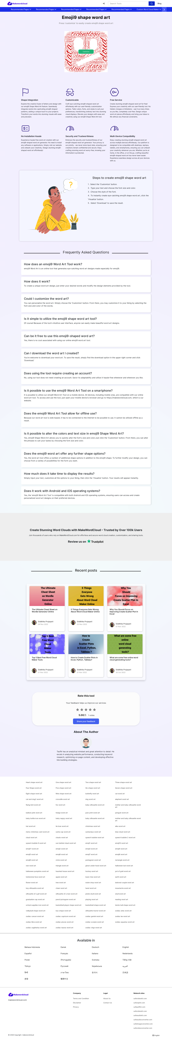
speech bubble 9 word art (36, 843)
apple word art (61, 877)
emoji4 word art (121, 849)
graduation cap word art (35, 899)
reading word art (121, 899)
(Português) (66, 960)
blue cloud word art (122, 832)
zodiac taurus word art (64, 928)
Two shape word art (93, 782)
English (126, 947)
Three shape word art (123, 782)
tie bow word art (62, 826)
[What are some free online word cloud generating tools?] (125, 644)
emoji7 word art (91, 854)
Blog (159, 3)
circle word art (61, 860)
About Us (107, 998)
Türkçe (28, 966)
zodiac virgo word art (93, 928)
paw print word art (92, 813)
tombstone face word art (35, 877)
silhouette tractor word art (95, 911)
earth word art (120, 877)
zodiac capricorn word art (66, 916)
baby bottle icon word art (35, 818)
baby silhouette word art (94, 805)
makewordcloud (28, 1035)
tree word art (61, 883)
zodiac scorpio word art (94, 922)
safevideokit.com (140, 998)
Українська (97, 966)
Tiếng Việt (127, 960)
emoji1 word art (91, 843)
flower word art (32, 883)
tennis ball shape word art (125, 905)
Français (64, 953)
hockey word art (91, 871)
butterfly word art (92, 794)
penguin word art (121, 813)
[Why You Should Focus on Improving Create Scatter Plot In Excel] (125, 596)
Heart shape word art (34, 782)
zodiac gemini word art (94, 916)
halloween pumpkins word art (37, 871)
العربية (125, 966)
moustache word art (123, 888)
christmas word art (92, 826)
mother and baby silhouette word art (128, 806)
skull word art (120, 894)
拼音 (26, 979)
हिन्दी (26, 972)
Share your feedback (86, 721)
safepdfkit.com (139, 1007)
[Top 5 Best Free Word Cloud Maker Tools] (47, 644)
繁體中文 (64, 979)
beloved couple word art (124, 883)
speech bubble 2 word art (125, 837)
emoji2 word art (62, 849)
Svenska (95, 960)
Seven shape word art (123, 788)
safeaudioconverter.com (143, 1020)
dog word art (90, 799)
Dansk (63, 947)
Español (28, 953)
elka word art (120, 826)
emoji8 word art (121, 854)
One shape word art (63, 782)
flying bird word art (33, 805)
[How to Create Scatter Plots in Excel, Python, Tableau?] (86, 644)
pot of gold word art (123, 871)
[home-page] (17, 4)
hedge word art (62, 813)
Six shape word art (92, 788)
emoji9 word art (32, 860)
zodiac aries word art (123, 911)
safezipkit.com (139, 1003)
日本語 (125, 972)
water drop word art (93, 883)
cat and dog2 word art (34, 799)
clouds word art (62, 837)
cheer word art (61, 888)
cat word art (120, 794)
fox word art (60, 805)
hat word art (30, 826)
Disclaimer (77, 1003)
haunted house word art (65, 871)
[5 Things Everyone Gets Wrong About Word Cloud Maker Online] (86, 596)
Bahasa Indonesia (32, 947)
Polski (27, 960)
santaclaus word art (93, 832)
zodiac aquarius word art (124, 922)
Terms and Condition (81, 998)
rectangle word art (122, 860)
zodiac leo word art (122, 916)
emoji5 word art (32, 854)
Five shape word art (63, 788)
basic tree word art (92, 877)
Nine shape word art (63, 794)
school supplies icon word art (37, 905)
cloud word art (31, 837)
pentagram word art (93, 860)
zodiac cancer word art (35, 916)
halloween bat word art (124, 866)
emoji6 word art (62, 854)
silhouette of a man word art (66, 894)
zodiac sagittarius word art (36, 928)
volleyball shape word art (35, 911)
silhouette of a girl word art (36, 894)
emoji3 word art (91, 849)
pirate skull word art (93, 894)
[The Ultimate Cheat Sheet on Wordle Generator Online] (47, 596)
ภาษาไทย (65, 972)
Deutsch (95, 947)
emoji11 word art (32, 849)
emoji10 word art (121, 843)
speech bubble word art (94, 837)
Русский (64, 966)
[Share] (103, 3)
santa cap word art (63, 832)
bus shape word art (63, 911)
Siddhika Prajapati (45, 621)
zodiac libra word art (34, 922)
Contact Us (107, 1003)
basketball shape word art (95, 905)
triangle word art (62, 866)
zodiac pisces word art (64, 922)
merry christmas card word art (37, 832)
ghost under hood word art (95, 866)
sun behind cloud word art (66, 843)
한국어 (94, 972)
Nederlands (128, 953)
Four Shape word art (34, 788)
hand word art (90, 888)
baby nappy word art (64, 818)
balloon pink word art (34, 813)
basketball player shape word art (68, 905)
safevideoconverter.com (143, 1028)
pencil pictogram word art (66, 899)
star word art (31, 866)
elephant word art (122, 799)
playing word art (91, 899)
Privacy (76, 1007)
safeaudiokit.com (140, 1015)
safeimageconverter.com (143, 1024)
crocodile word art (63, 799)
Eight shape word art (34, 794)
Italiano (95, 953)
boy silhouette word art (35, 888)
